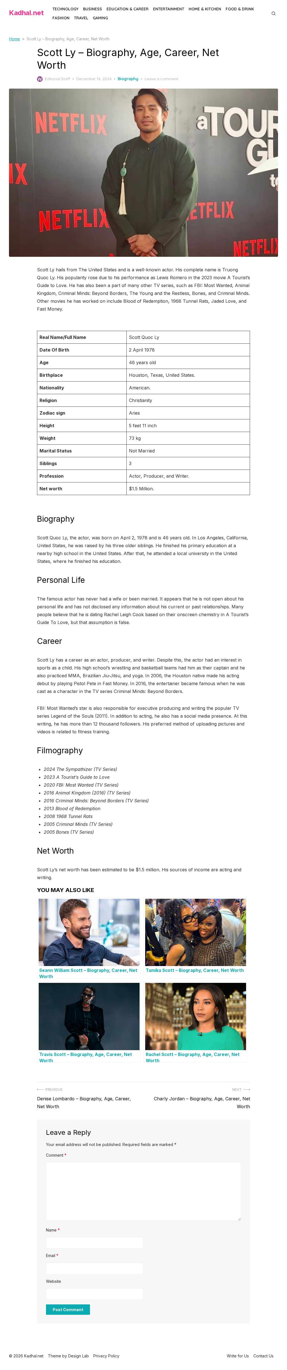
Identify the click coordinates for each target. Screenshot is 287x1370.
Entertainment (168, 8)
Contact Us (263, 1355)
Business (92, 8)
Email (52, 1255)
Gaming (100, 17)
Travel (81, 17)
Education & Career (128, 8)
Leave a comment (161, 78)
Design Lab (78, 1355)
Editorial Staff (57, 78)
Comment (56, 1155)
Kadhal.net (26, 13)
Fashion (61, 17)
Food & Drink (240, 8)
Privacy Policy (106, 1355)
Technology (65, 8)
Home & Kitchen (205, 8)
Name (53, 1230)
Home (14, 38)
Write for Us (238, 1355)
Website (53, 1281)
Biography (128, 78)
